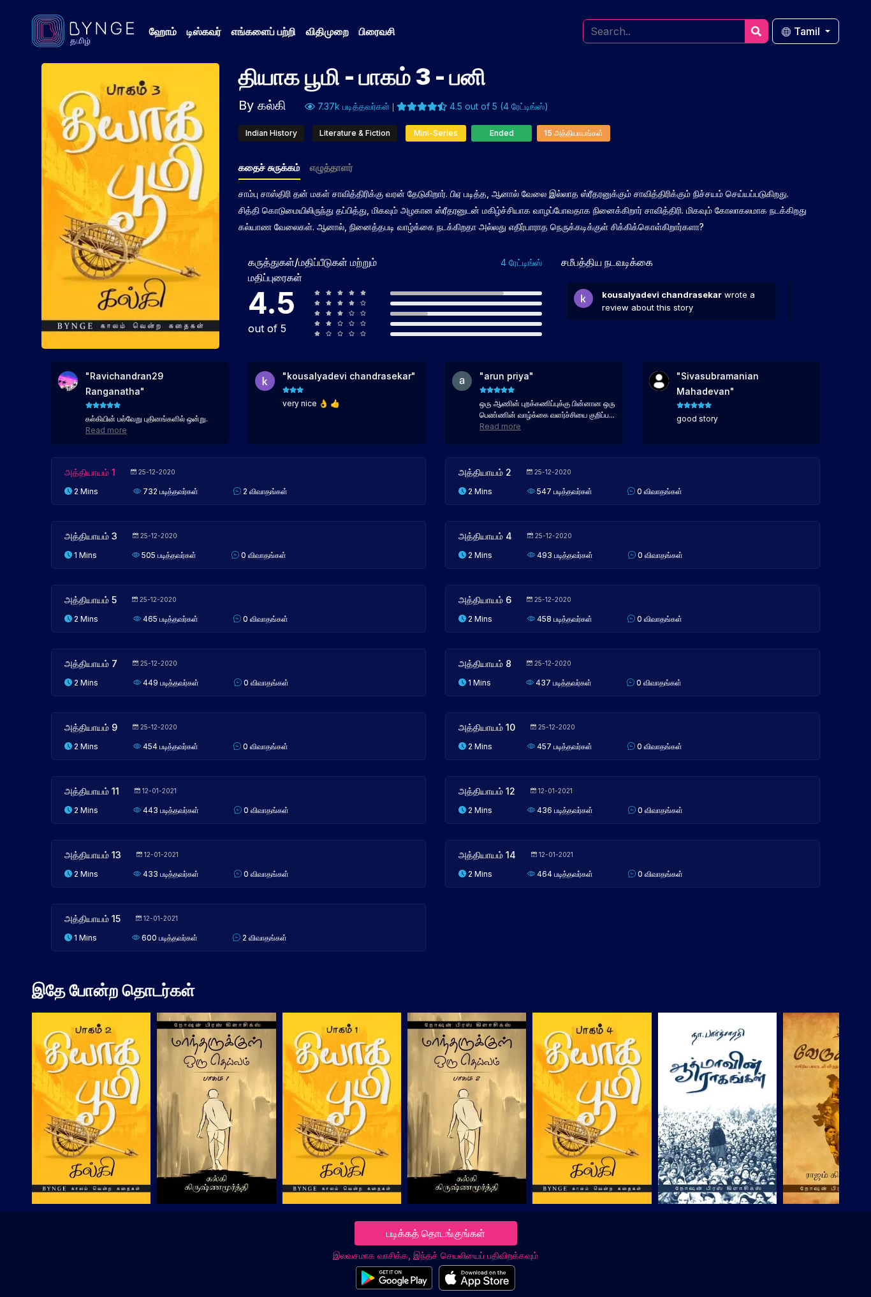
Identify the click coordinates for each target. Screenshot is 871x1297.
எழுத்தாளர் (331, 167)
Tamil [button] (807, 31)
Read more (106, 430)
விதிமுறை (327, 31)
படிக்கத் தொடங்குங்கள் (435, 1233)
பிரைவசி (377, 31)
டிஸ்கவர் (204, 31)
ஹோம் (163, 31)
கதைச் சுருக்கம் (269, 167)
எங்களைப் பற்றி (263, 31)
